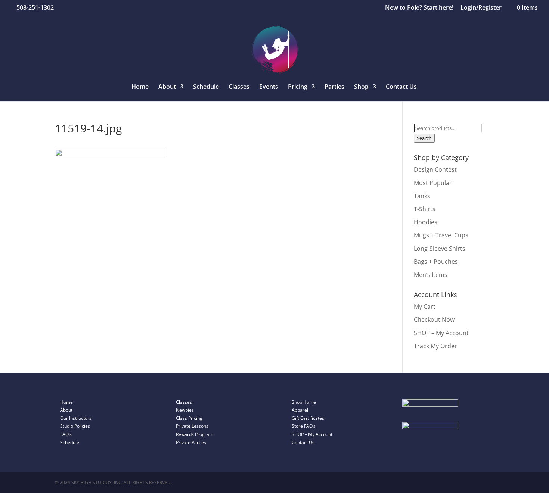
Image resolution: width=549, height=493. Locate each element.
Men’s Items (430, 275)
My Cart (424, 306)
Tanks (422, 196)
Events (268, 87)
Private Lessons (192, 426)
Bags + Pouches (436, 262)
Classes (239, 87)
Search (424, 138)
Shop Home (304, 402)
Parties (334, 87)
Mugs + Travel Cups (441, 235)
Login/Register (481, 8)
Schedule (206, 87)
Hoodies (425, 222)
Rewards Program (194, 434)
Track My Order (435, 346)
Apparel (300, 410)
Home (140, 87)
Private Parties (191, 442)
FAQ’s (66, 434)
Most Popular (433, 183)
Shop (361, 87)
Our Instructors (76, 418)
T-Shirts (424, 209)
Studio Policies (75, 426)
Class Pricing (189, 418)
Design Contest (435, 169)
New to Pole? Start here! (419, 8)
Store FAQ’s (304, 426)
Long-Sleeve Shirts (439, 248)
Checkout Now (434, 319)
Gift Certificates (308, 418)
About (66, 410)
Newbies (185, 410)
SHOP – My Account (441, 333)
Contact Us (401, 87)
